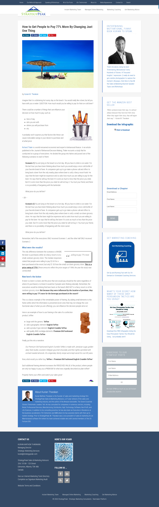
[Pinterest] (2, 259)
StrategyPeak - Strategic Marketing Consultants (34, 10)
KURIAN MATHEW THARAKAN (29, 444)
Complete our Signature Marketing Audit (32, 479)
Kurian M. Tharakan (31, 94)
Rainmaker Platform (99, 499)
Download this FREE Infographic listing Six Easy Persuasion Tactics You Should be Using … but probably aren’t (121, 334)
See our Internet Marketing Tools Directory (33, 476)
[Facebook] (2, 242)
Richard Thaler (27, 147)
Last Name (110, 206)
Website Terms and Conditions (29, 485)
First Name (110, 199)
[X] (2, 248)
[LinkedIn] (2, 253)
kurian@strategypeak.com (27, 454)
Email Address (112, 192)
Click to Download (123, 130)
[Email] (2, 264)
